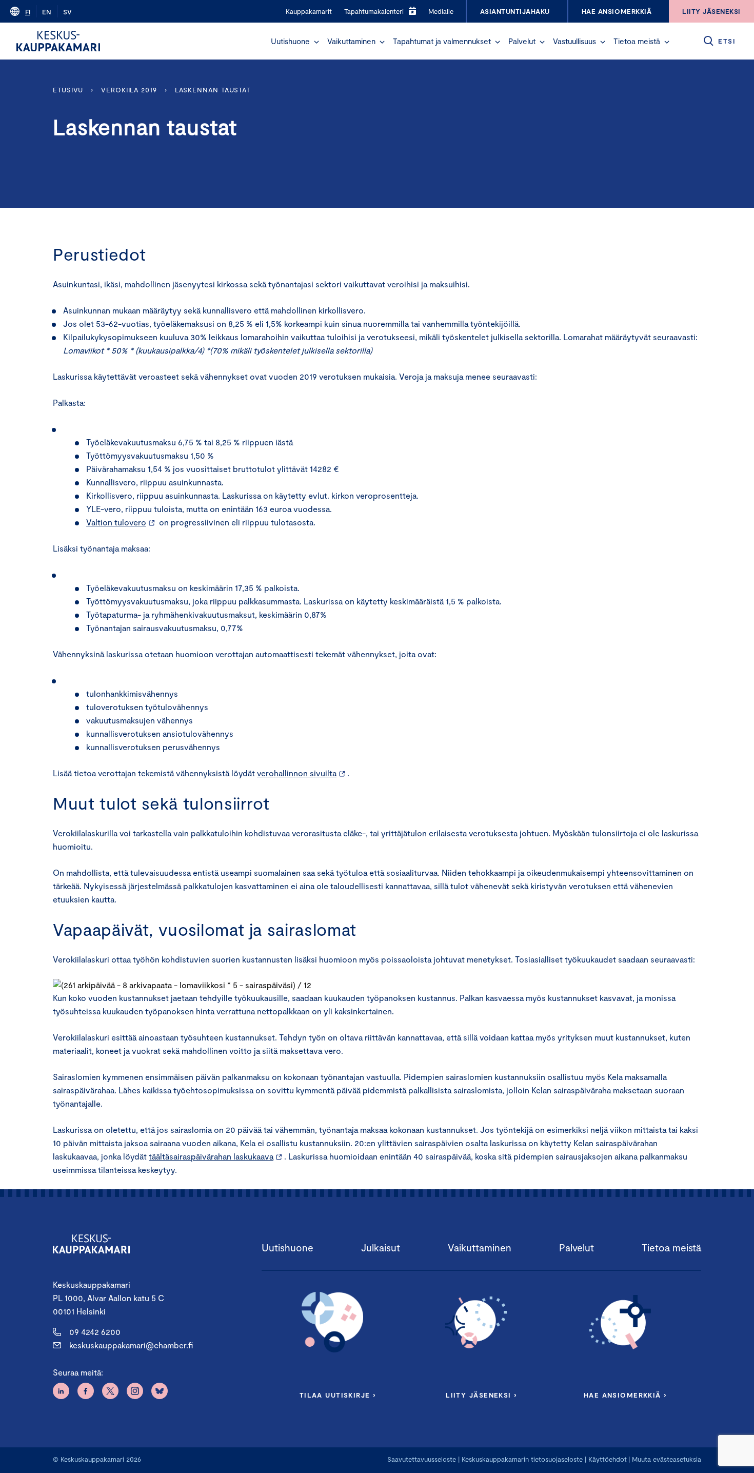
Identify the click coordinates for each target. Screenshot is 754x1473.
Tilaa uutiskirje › (338, 1395)
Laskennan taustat (212, 90)
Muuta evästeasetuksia (666, 1459)
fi (27, 12)
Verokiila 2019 (129, 90)
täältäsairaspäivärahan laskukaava (211, 1156)
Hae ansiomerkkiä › (625, 1395)
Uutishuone (290, 41)
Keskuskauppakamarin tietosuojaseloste (521, 1459)
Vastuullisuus (574, 41)
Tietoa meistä (636, 41)
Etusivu (68, 90)
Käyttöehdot (607, 1459)
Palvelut (521, 41)
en (46, 12)
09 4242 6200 (95, 1332)
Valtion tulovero (116, 522)
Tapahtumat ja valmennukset (442, 41)
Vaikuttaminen (351, 41)
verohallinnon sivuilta (296, 773)
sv (67, 12)
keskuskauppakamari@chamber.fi (131, 1345)
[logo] (58, 41)
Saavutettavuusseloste (421, 1459)
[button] (316, 42)
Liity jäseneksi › (481, 1395)
